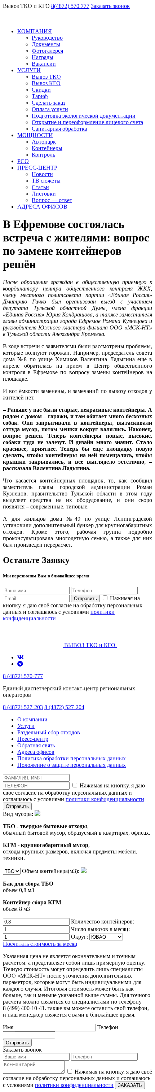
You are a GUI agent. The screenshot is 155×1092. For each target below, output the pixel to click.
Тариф (40, 96)
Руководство (47, 38)
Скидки (41, 90)
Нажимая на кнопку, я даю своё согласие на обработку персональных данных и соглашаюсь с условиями (72, 608)
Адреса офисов (35, 752)
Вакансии (44, 64)
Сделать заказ (48, 103)
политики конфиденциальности (105, 799)
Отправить (85, 598)
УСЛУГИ (29, 70)
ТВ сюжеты (46, 181)
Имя (9, 1027)
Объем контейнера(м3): (42, 890)
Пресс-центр (32, 739)
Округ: (80, 937)
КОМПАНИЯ (34, 31)
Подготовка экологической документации (84, 116)
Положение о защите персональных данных (71, 765)
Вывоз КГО (46, 83)
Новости (42, 174)
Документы (46, 44)
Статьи (40, 187)
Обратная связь (36, 745)
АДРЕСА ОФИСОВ (42, 207)
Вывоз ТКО (46, 77)
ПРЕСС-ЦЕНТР (37, 168)
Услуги (26, 726)
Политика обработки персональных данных (71, 758)
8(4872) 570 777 (70, 6)
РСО (23, 161)
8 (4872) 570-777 (23, 676)
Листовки (44, 194)
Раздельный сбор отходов (48, 732)
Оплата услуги (50, 109)
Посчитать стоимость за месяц (40, 944)
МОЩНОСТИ (35, 135)
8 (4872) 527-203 (23, 707)
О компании (32, 719)
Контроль (43, 155)
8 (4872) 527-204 (64, 707)
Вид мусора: (76, 836)
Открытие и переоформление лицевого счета (87, 122)
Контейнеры (47, 148)
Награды (42, 57)
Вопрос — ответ (52, 200)
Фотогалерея (47, 51)
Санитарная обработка (59, 129)
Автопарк (44, 142)
